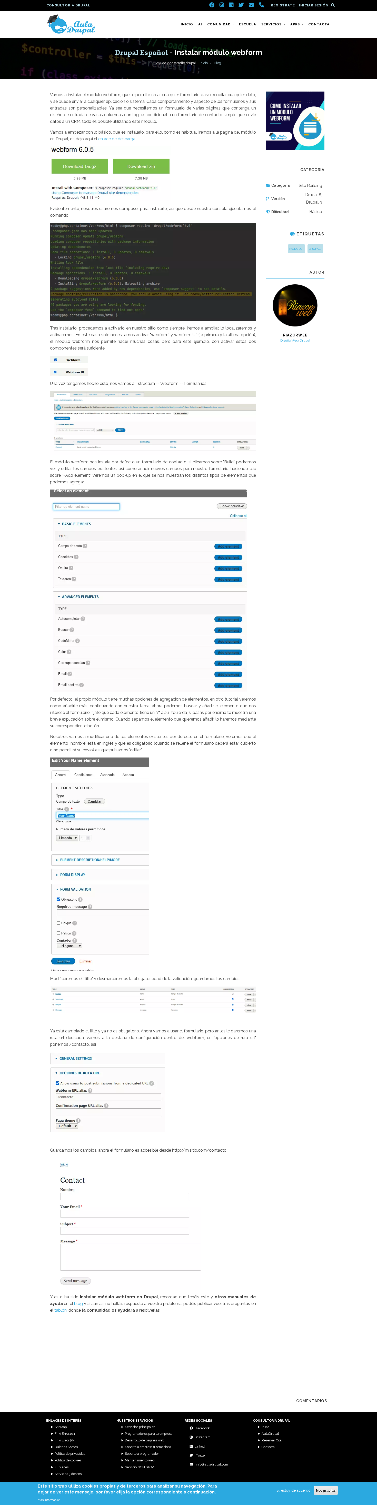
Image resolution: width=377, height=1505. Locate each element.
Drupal (315, 249)
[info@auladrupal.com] (251, 5)
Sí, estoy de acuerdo (293, 1490)
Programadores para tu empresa (148, 1434)
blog (78, 1303)
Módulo (295, 249)
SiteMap (61, 1427)
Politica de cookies (68, 1460)
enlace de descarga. (117, 138)
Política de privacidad (70, 1454)
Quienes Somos (66, 1447)
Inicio (187, 24)
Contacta (319, 24)
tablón (60, 1310)
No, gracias (326, 1490)
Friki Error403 (65, 1434)
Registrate (283, 5)
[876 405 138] (261, 5)
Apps (295, 24)
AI (200, 24)
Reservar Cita (272, 1440)
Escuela (247, 24)
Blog (217, 63)
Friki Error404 (65, 1440)
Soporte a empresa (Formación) (148, 1447)
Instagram (202, 1437)
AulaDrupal (270, 1434)
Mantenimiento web (139, 1460)
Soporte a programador (142, 1454)
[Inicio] (71, 24)
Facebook (202, 1428)
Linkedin (201, 1446)
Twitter (200, 1455)
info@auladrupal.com (211, 1464)
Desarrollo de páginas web (144, 1440)
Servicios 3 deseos (68, 1474)
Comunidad (219, 24)
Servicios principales (140, 1427)
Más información (49, 1500)
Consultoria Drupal (68, 5)
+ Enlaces (61, 1467)
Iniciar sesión (314, 5)
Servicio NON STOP (139, 1467)
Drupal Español (141, 53)
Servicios (272, 24)
